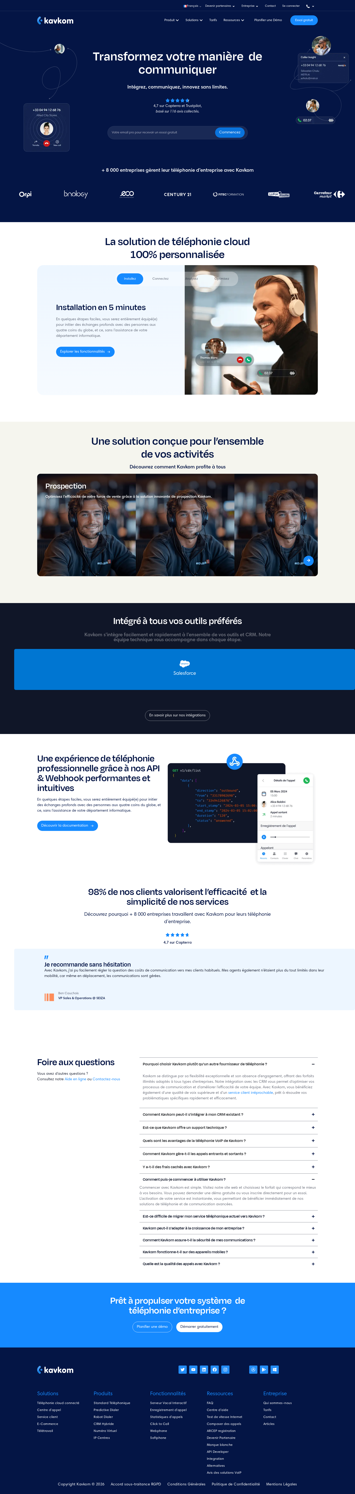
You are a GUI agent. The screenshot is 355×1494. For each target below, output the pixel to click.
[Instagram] (225, 1370)
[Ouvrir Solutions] (201, 20)
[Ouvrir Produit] (177, 20)
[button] (192, 6)
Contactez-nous (106, 1079)
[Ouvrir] (313, 6)
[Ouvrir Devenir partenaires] (233, 6)
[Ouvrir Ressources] (242, 20)
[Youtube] (193, 1370)
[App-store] (253, 1370)
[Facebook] (215, 1370)
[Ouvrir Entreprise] (257, 6)
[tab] (130, 278)
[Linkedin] (204, 1370)
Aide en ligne (75, 1079)
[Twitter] (183, 1370)
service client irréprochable (250, 1093)
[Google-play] (264, 1370)
